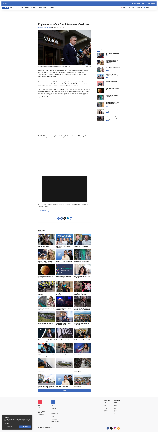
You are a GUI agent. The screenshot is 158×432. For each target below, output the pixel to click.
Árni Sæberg (40, 27)
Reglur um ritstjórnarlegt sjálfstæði (43, 408)
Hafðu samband (54, 410)
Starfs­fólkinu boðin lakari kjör (62, 386)
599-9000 (42, 414)
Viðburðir (116, 407)
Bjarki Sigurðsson (47, 27)
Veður (115, 408)
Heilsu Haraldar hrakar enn (111, 81)
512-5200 (55, 407)
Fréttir (105, 402)
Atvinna (115, 405)
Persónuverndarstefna (42, 409)
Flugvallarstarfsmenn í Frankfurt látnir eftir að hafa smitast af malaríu (112, 103)
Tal (114, 415)
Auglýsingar (53, 408)
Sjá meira (64, 390)
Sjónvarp (106, 410)
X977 (115, 413)
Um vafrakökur (54, 419)
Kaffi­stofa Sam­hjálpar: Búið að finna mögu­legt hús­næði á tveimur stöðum (112, 61)
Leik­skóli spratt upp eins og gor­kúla (45, 323)
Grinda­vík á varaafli (78, 386)
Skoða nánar (6, 423)
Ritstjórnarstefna (54, 411)
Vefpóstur (53, 418)
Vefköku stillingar (10, 426)
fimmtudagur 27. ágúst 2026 (139, 3)
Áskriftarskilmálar (54, 413)
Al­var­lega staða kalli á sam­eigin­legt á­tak (82, 246)
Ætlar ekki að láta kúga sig (43, 246)
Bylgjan (115, 410)
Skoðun (105, 408)
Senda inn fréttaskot (55, 421)
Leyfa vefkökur (25, 426)
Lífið (105, 407)
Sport (105, 405)
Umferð (52, 416)
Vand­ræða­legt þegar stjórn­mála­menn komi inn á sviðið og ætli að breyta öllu (113, 118)
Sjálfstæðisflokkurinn (44, 210)
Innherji (115, 402)
